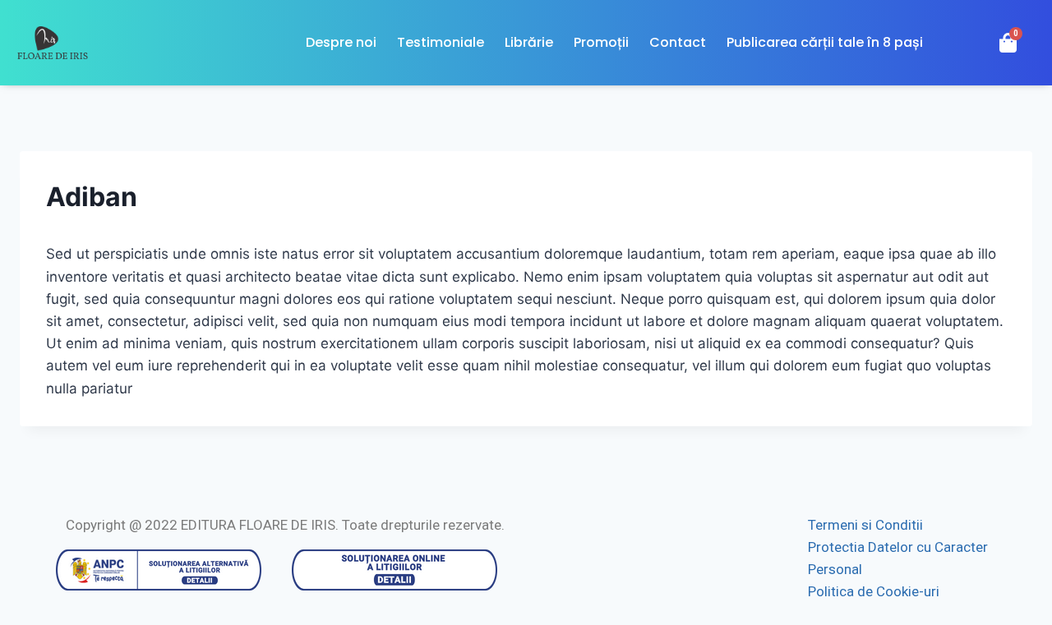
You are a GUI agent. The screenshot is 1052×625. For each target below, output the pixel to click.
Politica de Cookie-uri (873, 591)
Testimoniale (440, 42)
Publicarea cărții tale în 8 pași (825, 42)
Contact (677, 42)
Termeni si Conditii (865, 525)
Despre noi (341, 42)
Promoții (601, 42)
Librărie (529, 42)
